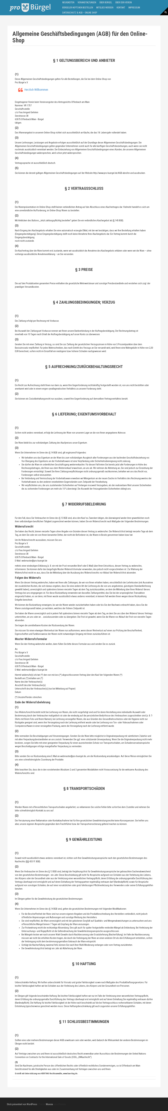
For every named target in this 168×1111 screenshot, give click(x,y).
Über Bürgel (105, 2)
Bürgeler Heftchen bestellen (77, 7)
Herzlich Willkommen (36, 89)
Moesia (49, 1104)
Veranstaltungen (87, 2)
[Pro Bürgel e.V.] (29, 7)
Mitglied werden (104, 7)
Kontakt (121, 7)
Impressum (134, 7)
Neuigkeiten (68, 2)
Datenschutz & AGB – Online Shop (79, 12)
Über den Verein (123, 2)
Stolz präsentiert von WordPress (22, 1104)
